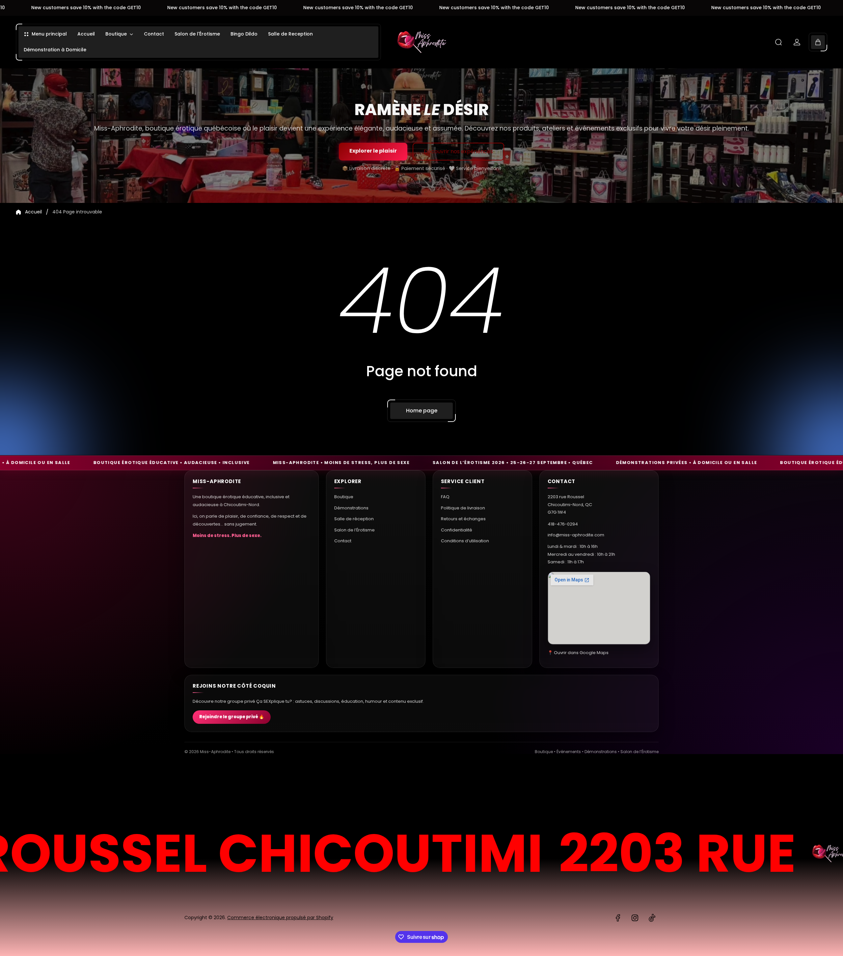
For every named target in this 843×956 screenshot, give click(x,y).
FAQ (445, 497)
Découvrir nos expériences (458, 151)
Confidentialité (456, 530)
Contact (342, 540)
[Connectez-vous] (796, 42)
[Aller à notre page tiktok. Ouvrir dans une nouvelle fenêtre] (652, 917)
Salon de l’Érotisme (354, 530)
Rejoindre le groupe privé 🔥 (231, 717)
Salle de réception (354, 518)
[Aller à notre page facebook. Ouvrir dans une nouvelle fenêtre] (617, 917)
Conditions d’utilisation (465, 540)
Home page (421, 410)
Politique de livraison (463, 507)
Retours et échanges (463, 518)
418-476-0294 (563, 524)
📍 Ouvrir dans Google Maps (578, 652)
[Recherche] (778, 42)
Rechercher (640, 791)
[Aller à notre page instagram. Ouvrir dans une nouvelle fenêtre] (634, 917)
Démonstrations (351, 507)
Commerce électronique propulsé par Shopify (280, 917)
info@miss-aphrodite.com (576, 534)
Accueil (33, 212)
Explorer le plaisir (373, 151)
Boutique (343, 497)
